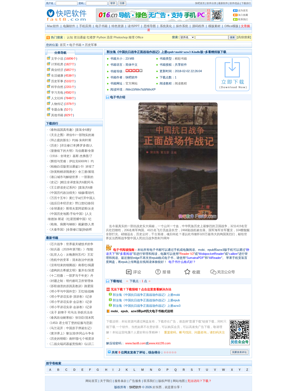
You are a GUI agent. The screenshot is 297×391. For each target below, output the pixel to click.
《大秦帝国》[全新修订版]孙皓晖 (70, 229)
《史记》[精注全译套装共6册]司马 (71, 182)
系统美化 (166, 26)
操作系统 (182, 26)
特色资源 (118, 26)
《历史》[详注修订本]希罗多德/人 (70, 145)
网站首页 (91, 381)
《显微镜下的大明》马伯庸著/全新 (71, 150)
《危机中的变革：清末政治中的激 (70, 259)
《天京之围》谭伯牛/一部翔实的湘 (71, 135)
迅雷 (110, 37)
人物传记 (57, 103)
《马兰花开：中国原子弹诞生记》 (70, 328)
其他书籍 (57, 115)
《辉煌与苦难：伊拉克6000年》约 (71, 161)
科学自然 (57, 87)
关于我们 (106, 381)
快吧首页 (200, 3)
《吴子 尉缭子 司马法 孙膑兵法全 (70, 312)
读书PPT (134, 26)
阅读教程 (181, 83)
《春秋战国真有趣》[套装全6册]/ (69, 129)
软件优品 (234, 3)
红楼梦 (91, 37)
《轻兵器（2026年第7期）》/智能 (70, 249)
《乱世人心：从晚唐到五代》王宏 (70, 254)
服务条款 (121, 381)
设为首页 (243, 10)
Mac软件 (53, 26)
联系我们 (243, 19)
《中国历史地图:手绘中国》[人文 (70, 213)
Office (139, 37)
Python (101, 37)
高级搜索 (244, 37)
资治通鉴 (80, 37)
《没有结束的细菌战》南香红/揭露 (71, 265)
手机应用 (85, 26)
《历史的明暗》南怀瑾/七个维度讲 (71, 338)
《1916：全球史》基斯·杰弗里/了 (70, 156)
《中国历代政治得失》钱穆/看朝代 (71, 192)
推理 (131, 37)
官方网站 (131, 83)
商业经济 (57, 70)
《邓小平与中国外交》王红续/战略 (71, 291)
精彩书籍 (181, 58)
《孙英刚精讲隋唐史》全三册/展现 (71, 171)
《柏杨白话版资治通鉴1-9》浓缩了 (71, 166)
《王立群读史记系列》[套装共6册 (70, 187)
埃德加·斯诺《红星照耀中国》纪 (69, 219)
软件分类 (211, 3)
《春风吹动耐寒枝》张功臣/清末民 (71, 317)
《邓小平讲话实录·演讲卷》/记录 (70, 296)
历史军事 (91, 44)
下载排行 (246, 3)
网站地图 (179, 381)
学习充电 (57, 92)
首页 (63, 44)
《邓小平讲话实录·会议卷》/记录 (70, 302)
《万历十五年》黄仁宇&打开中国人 (71, 198)
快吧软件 (135, 387)
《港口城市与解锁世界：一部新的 (70, 177)
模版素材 (214, 26)
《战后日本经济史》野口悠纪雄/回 (71, 203)
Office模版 (231, 26)
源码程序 (198, 26)
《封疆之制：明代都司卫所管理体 (70, 280)
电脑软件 (69, 26)
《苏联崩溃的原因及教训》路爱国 (70, 286)
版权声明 (164, 381)
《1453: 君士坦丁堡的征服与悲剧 (70, 323)
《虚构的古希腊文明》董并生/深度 (71, 270)
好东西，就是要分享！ (168, 387)
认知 (70, 37)
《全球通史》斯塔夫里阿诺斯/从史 (71, 208)
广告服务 (135, 381)
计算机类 (57, 64)
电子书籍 (101, 26)
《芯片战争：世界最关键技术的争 (70, 244)
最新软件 (223, 3)
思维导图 (150, 26)
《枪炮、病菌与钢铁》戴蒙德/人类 (71, 224)
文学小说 (57, 58)
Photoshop (121, 37)
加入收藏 (243, 15)
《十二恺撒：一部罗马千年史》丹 (70, 275)
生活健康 (57, 75)
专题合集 (57, 109)
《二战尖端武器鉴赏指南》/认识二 (71, 344)
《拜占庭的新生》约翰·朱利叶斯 (69, 140)
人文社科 (57, 98)
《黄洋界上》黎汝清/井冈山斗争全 (71, 333)
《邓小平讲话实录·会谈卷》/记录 (70, 307)
